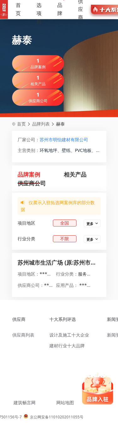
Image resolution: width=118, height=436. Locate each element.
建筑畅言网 (25, 402)
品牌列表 (41, 124)
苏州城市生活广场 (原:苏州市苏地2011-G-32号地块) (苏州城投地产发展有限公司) (59, 262)
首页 (18, 9)
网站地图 (65, 402)
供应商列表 (23, 335)
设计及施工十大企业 (69, 335)
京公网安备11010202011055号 (56, 417)
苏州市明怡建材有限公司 (64, 140)
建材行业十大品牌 (67, 346)
